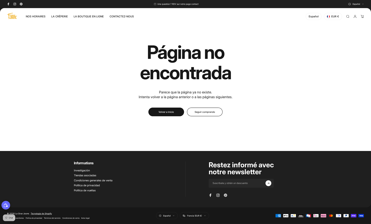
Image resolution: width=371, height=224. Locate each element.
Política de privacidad (87, 185)
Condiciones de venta (70, 218)
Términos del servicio (52, 218)
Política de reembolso (15, 218)
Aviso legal (85, 218)
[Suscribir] (268, 183)
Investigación (82, 170)
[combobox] (356, 4)
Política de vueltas (85, 190)
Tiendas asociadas (85, 175)
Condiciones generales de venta (93, 180)
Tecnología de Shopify (41, 213)
